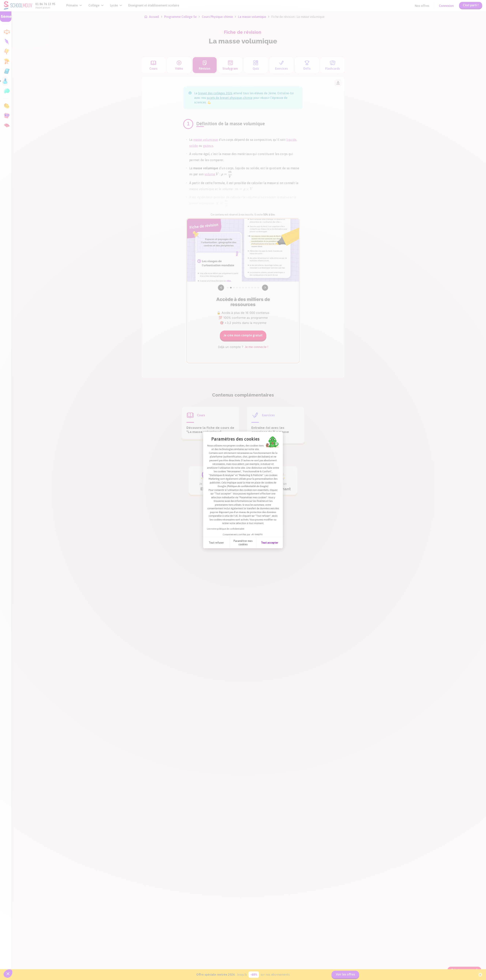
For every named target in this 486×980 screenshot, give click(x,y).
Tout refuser (216, 542)
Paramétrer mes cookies (243, 542)
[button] (8, 973)
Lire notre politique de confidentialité (225, 528)
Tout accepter (269, 542)
